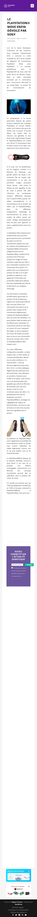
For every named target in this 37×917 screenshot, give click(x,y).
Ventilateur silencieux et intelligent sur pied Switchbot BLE (18, 824)
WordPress (18, 904)
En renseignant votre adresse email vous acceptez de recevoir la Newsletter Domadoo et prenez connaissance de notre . (18, 573)
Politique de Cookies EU (18, 912)
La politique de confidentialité (18, 910)
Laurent (12, 38)
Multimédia (11, 41)
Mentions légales (18, 907)
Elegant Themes (17, 902)
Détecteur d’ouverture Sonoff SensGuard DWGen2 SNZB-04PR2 (18, 755)
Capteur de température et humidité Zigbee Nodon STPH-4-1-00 (18, 690)
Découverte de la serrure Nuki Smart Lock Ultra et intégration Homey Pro (18, 621)
